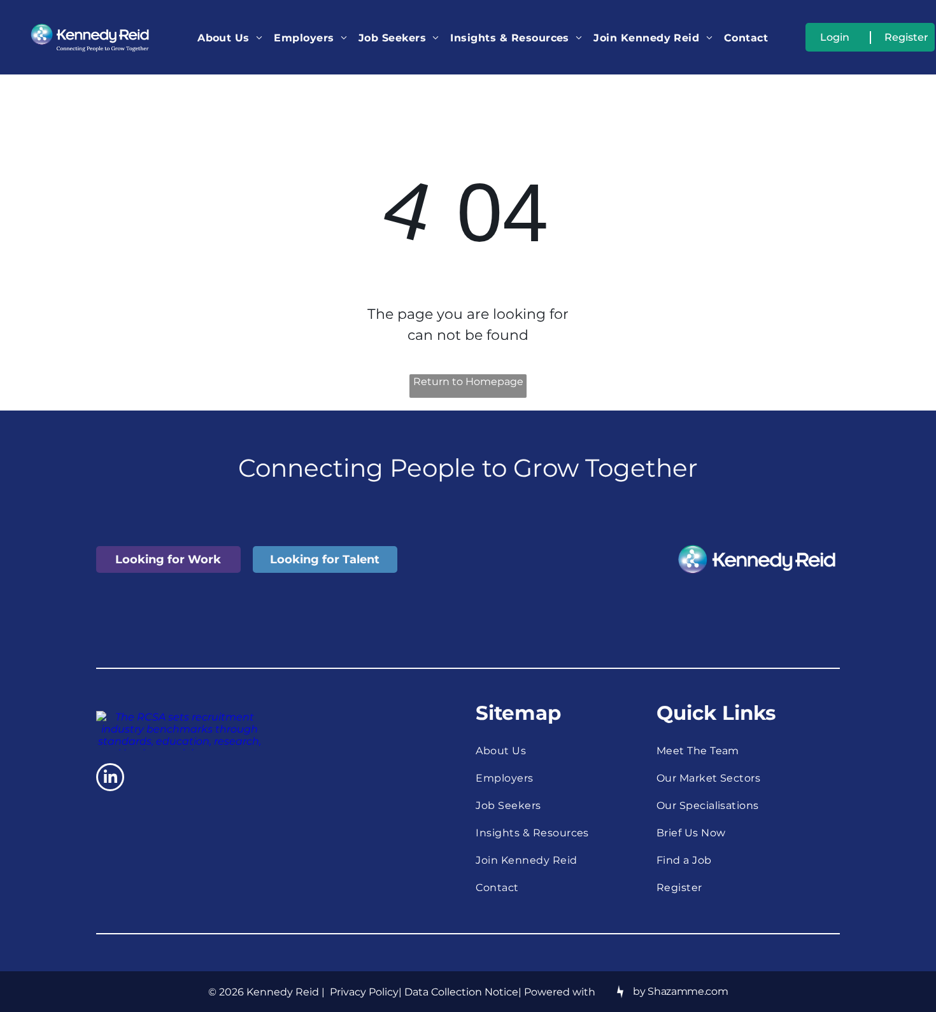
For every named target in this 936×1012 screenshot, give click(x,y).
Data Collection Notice (461, 992)
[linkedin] (110, 778)
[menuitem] (230, 37)
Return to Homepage (468, 382)
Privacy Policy (364, 992)
